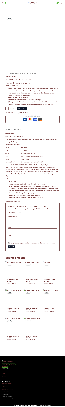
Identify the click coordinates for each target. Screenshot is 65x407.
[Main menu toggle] (61, 3)
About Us (4, 376)
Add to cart (22, 108)
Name (10, 227)
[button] (2, 3)
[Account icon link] (5, 3)
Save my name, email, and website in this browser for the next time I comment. (32, 243)
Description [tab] (8, 130)
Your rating (12, 212)
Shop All (3, 373)
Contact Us (4, 379)
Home (6, 73)
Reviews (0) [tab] (17, 130)
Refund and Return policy (8, 389)
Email (10, 235)
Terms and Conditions (7, 383)
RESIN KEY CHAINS (14, 73)
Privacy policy (5, 386)
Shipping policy (5, 392)
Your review (12, 217)
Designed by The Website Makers (41, 405)
